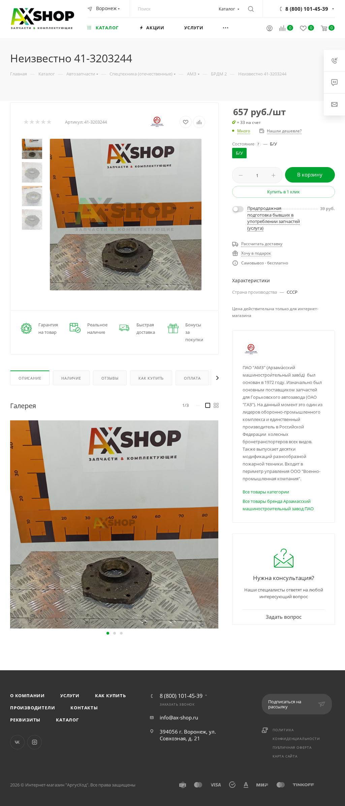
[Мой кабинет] (269, 29)
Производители (32, 708)
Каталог (67, 720)
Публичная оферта (292, 747)
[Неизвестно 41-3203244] (125, 214)
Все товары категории (266, 492)
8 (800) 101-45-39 (306, 8)
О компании (27, 695)
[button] (107, 633)
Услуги (70, 695)
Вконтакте (17, 742)
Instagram (34, 742)
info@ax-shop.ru (179, 717)
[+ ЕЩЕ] (234, 27)
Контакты (84, 708)
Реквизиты (25, 720)
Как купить (110, 695)
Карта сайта (285, 756)
